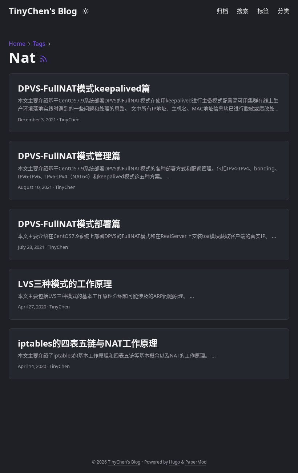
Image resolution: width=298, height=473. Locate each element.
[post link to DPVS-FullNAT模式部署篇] (149, 234)
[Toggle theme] (85, 11)
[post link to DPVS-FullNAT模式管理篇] (149, 170)
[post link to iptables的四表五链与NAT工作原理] (149, 354)
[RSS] (43, 57)
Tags (39, 44)
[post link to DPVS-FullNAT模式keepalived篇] (149, 103)
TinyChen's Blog (43, 11)
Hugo (174, 462)
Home (17, 44)
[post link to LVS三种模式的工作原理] (149, 294)
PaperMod (195, 462)
